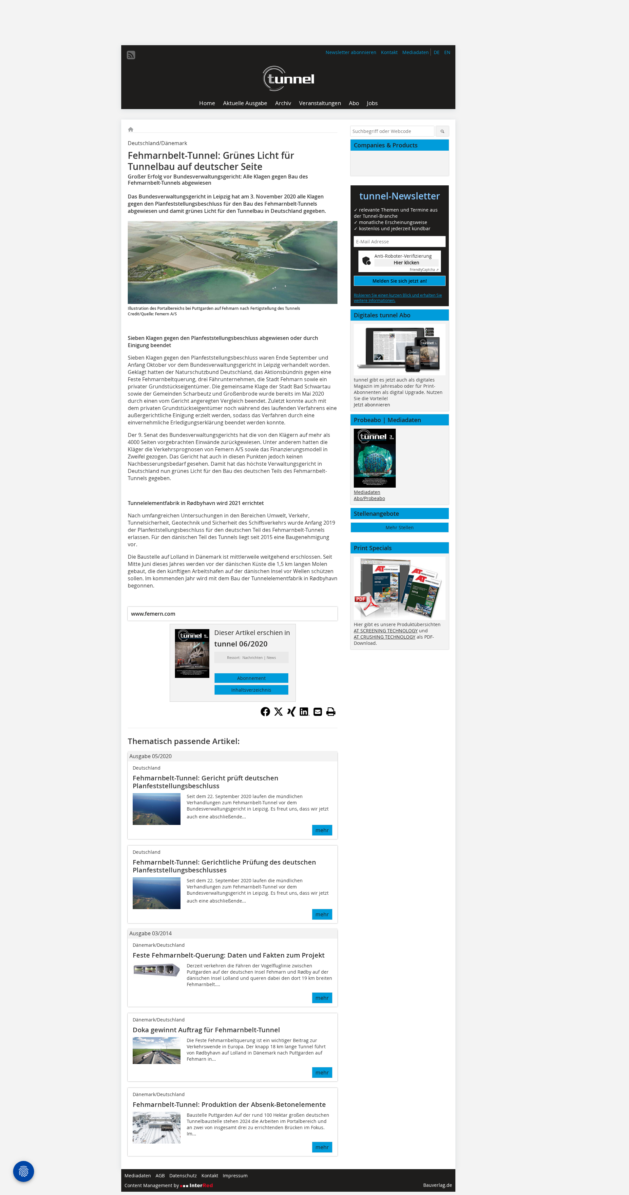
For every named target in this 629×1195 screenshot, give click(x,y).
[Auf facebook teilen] (265, 714)
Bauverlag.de (437, 1185)
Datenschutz (183, 1175)
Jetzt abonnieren (372, 404)
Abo (354, 103)
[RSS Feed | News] (131, 55)
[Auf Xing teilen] (291, 714)
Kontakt (389, 52)
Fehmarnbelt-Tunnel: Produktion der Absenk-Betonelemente (229, 1104)
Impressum (235, 1175)
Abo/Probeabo (369, 498)
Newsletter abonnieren (351, 52)
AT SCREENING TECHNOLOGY (386, 630)
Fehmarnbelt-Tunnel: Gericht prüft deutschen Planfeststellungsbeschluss (205, 782)
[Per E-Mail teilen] (317, 711)
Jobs (372, 103)
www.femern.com (153, 613)
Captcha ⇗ (424, 270)
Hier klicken (406, 262)
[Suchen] (442, 131)
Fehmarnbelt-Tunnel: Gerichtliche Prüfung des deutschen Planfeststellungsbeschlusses (224, 866)
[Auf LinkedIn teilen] (304, 714)
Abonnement (251, 678)
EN (447, 52)
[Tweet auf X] (278, 714)
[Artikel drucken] (330, 711)
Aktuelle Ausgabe (245, 103)
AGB (160, 1175)
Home (207, 103)
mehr (322, 830)
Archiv (283, 103)
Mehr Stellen (400, 527)
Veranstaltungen (320, 103)
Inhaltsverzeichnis (251, 690)
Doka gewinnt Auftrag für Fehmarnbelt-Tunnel (206, 1029)
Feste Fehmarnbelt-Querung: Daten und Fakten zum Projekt (229, 955)
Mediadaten (415, 52)
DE (437, 52)
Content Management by (152, 1185)
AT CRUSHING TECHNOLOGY (384, 637)
